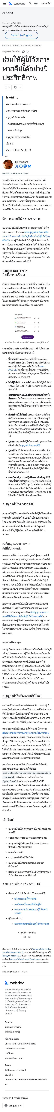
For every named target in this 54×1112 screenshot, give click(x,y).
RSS (6, 1084)
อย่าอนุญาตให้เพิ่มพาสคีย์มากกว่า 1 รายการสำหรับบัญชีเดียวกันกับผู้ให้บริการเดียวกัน (26, 236)
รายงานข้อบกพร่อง (13, 1027)
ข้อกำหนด (6, 1098)
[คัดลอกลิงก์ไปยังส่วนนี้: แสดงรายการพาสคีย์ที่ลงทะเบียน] (27, 275)
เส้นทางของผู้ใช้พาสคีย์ (25, 898)
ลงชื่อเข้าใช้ (46, 3)
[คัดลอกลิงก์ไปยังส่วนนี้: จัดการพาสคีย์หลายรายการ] (43, 219)
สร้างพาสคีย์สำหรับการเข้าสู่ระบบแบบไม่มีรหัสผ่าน (25, 732)
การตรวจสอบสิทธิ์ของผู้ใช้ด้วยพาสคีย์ (31, 923)
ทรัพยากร (27, 45)
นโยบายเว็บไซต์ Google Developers (25, 959)
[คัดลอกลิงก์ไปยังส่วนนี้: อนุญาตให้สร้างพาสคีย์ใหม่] (43, 696)
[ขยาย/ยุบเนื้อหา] (17, 98)
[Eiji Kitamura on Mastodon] (25, 167)
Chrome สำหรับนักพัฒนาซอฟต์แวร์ (20, 1043)
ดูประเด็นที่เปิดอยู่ (12, 1031)
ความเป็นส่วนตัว (21, 1098)
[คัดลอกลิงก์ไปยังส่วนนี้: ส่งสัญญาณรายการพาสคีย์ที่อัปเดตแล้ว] (24, 549)
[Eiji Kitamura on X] (16, 167)
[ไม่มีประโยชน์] (28, 51)
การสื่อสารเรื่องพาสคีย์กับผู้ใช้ (27, 904)
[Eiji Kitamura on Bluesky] (29, 167)
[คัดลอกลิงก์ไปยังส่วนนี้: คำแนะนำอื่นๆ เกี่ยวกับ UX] (43, 884)
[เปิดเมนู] (5, 3)
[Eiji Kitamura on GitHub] (21, 167)
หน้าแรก (5, 45)
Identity (38, 45)
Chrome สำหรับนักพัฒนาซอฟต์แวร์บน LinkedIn (26, 1079)
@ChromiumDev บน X (15, 1070)
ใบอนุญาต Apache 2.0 (11, 956)
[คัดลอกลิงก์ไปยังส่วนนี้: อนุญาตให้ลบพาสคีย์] (35, 504)
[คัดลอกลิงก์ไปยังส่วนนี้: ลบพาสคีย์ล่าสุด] (23, 642)
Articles (7, 13)
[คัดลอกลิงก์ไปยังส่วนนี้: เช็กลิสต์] (17, 820)
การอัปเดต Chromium (15, 1048)
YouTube (9, 1074)
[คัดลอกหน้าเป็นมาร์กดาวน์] (15, 87)
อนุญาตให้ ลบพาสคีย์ (30, 445)
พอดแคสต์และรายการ (14, 1058)
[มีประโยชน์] (23, 51)
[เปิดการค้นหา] (30, 3)
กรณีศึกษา (9, 1053)
